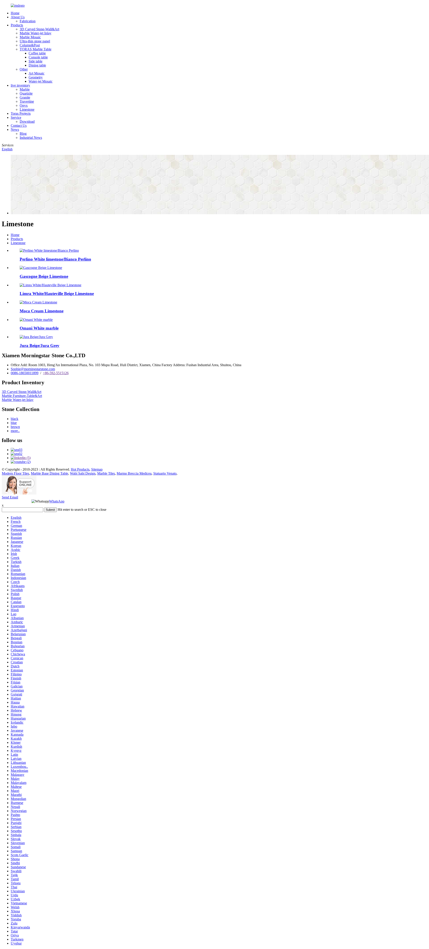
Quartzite (26, 93)
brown (15, 427)
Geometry (36, 77)
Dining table (37, 65)
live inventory (20, 85)
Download (27, 121)
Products (17, 25)
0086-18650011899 (24, 373)
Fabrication (28, 21)
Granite (25, 97)
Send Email (10, 497)
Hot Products (80, 469)
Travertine (27, 101)
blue (14, 423)
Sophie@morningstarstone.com (33, 369)
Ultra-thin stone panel (35, 41)
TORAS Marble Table (35, 49)
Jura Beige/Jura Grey (39, 345)
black (14, 419)
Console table (38, 57)
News (15, 129)
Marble (25, 89)
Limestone (27, 109)
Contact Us (19, 125)
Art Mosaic (36, 73)
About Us (18, 17)
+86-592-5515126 (56, 373)
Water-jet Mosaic (41, 81)
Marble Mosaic (30, 37)
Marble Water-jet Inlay (35, 33)
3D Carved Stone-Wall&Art (39, 29)
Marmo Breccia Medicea (134, 473)
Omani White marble (39, 328)
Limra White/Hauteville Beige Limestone (57, 293)
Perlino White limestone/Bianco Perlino (55, 259)
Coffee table (37, 53)
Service (16, 117)
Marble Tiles (106, 473)
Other (24, 69)
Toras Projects (21, 113)
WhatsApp (56, 501)
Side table (35, 61)
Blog (23, 133)
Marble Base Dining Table (49, 473)
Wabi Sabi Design (82, 473)
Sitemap (97, 469)
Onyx (24, 105)
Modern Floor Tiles (15, 473)
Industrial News (31, 137)
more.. (15, 431)
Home (15, 13)
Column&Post (30, 45)
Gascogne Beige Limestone (44, 276)
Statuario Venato (165, 473)
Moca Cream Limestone (41, 311)
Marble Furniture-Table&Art (22, 396)
